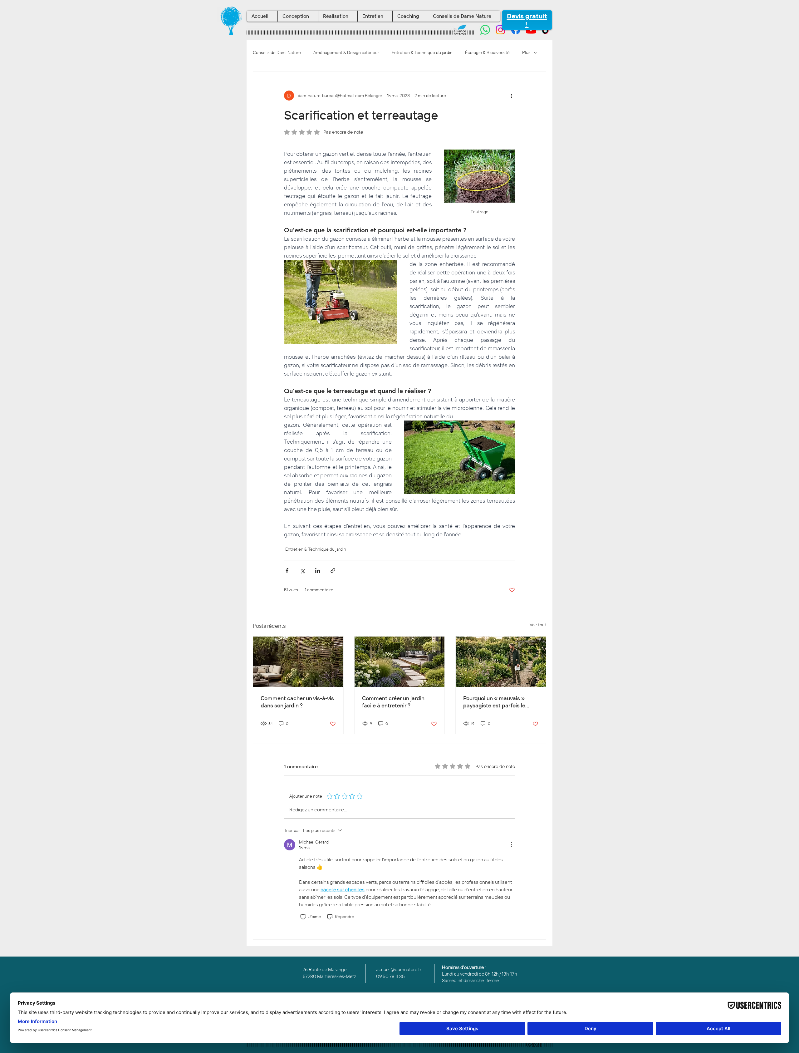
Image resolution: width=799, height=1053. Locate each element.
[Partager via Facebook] (287, 570)
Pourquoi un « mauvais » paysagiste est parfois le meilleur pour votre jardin (494, 702)
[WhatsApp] (485, 30)
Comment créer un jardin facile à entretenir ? (393, 702)
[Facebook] (516, 30)
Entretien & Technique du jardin (422, 52)
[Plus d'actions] (511, 95)
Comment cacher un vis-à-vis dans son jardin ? (297, 702)
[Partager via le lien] (333, 570)
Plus (526, 52)
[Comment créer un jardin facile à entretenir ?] (400, 662)
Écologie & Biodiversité (487, 52)
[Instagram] (500, 30)
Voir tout (538, 624)
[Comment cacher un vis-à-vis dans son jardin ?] (298, 662)
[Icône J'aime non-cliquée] (303, 917)
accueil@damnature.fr (398, 969)
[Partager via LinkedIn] (318, 570)
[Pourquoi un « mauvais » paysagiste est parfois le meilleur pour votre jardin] (501, 662)
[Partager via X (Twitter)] (302, 570)
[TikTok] (546, 30)
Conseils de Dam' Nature (277, 52)
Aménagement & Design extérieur (346, 52)
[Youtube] (531, 30)
